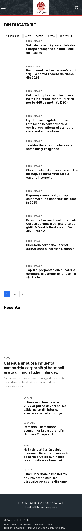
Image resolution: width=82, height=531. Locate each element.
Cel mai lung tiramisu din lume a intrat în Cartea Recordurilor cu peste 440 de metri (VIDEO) (50, 99)
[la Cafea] (41, 7)
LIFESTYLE (29, 470)
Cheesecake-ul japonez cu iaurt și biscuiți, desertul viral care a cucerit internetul (52, 173)
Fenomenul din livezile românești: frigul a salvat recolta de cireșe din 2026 (51, 74)
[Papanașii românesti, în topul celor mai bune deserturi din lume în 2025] (13, 199)
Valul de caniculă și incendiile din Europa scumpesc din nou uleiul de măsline (50, 49)
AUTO (28, 36)
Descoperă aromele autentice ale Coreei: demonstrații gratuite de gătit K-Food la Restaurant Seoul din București (51, 225)
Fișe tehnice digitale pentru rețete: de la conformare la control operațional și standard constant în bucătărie (50, 125)
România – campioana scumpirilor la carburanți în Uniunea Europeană (44, 430)
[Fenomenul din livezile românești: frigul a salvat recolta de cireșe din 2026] (13, 75)
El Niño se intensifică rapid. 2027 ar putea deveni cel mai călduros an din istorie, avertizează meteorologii (45, 407)
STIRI (26, 446)
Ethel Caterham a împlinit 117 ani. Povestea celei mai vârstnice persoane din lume (46, 477)
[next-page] (22, 294)
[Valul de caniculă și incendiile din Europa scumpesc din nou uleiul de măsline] (13, 49)
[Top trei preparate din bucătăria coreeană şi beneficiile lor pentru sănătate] (13, 274)
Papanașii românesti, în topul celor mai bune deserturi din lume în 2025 (51, 198)
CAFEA (51, 36)
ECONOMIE (29, 423)
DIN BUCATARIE (34, 41)
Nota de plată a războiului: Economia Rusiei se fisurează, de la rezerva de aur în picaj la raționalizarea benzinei (46, 455)
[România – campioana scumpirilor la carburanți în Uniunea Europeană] (12, 430)
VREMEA (28, 398)
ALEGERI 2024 (13, 36)
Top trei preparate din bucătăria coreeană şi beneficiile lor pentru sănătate (51, 273)
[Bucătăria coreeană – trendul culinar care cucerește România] (13, 249)
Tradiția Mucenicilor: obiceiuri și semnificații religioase (49, 147)
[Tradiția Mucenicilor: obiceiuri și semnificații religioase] (13, 149)
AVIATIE (39, 36)
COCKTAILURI (66, 36)
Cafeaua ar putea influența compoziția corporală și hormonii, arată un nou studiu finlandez (34, 368)
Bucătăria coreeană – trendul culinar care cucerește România (50, 246)
